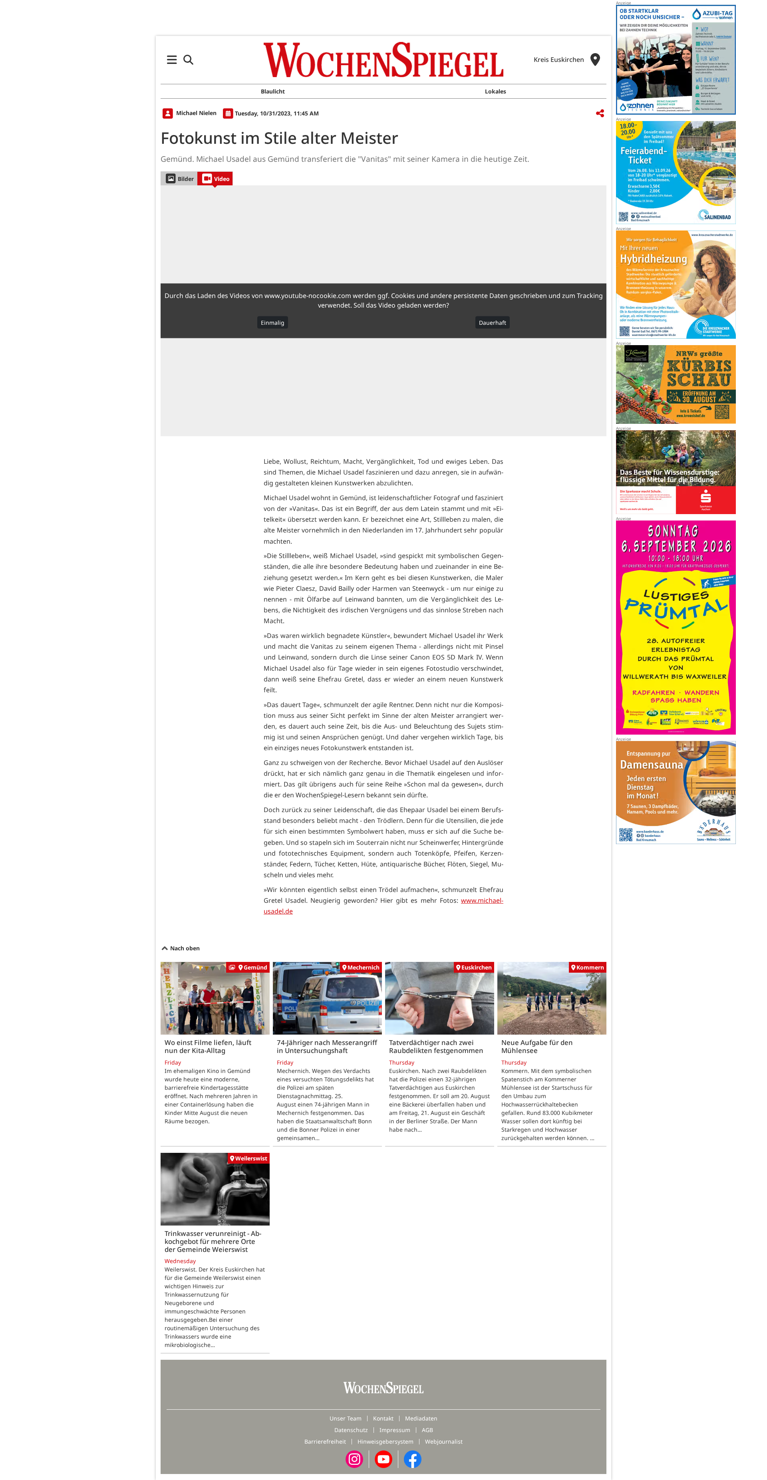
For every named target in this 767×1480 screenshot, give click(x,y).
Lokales (495, 91)
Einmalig (272, 322)
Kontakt (383, 1418)
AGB (427, 1430)
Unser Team (346, 1418)
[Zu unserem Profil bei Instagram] (354, 1458)
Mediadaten (421, 1418)
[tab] (179, 178)
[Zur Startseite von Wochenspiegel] (383, 59)
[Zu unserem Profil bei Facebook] (412, 1458)
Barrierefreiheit (325, 1441)
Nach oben (184, 948)
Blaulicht (273, 91)
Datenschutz (351, 1430)
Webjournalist (444, 1441)
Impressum (395, 1430)
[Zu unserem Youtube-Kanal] (383, 1458)
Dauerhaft (492, 322)
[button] (172, 60)
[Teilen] (600, 113)
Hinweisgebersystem (385, 1441)
